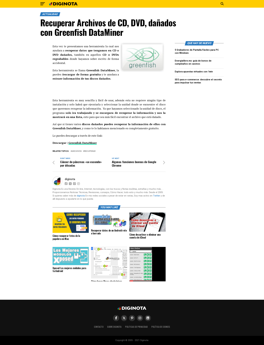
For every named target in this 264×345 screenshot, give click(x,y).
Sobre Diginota (114, 326)
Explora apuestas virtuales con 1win (194, 71)
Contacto (98, 326)
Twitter (156, 195)
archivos (77, 151)
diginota (70, 179)
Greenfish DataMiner (82, 143)
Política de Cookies (160, 326)
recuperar (89, 151)
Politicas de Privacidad (136, 326)
